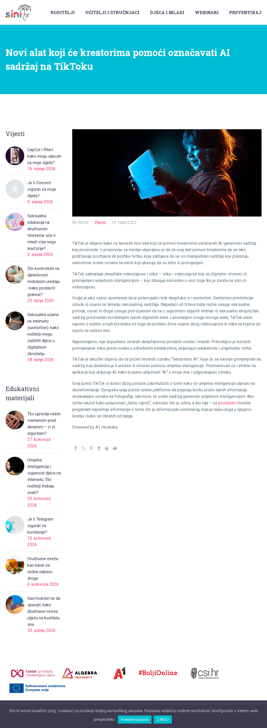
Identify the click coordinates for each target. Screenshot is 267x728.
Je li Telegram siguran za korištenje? (40, 526)
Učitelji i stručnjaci (112, 12)
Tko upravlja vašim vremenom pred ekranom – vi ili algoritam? (44, 423)
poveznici (227, 402)
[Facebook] (76, 448)
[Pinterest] (91, 448)
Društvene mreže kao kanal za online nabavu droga (42, 568)
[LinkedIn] (107, 448)
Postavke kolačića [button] (134, 719)
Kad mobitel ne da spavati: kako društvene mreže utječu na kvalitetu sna (43, 611)
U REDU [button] (163, 719)
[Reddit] (115, 448)
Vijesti (100, 222)
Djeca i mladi (167, 12)
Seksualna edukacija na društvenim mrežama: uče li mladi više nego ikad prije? (41, 232)
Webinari (207, 12)
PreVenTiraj (245, 12)
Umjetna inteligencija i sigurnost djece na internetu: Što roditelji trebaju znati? (44, 476)
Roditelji (63, 12)
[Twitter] (83, 448)
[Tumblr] (99, 448)
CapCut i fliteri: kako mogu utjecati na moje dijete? (44, 156)
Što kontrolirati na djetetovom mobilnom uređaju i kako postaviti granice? (43, 281)
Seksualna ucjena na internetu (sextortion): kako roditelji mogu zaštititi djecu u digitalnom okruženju (43, 334)
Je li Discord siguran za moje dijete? (41, 189)
